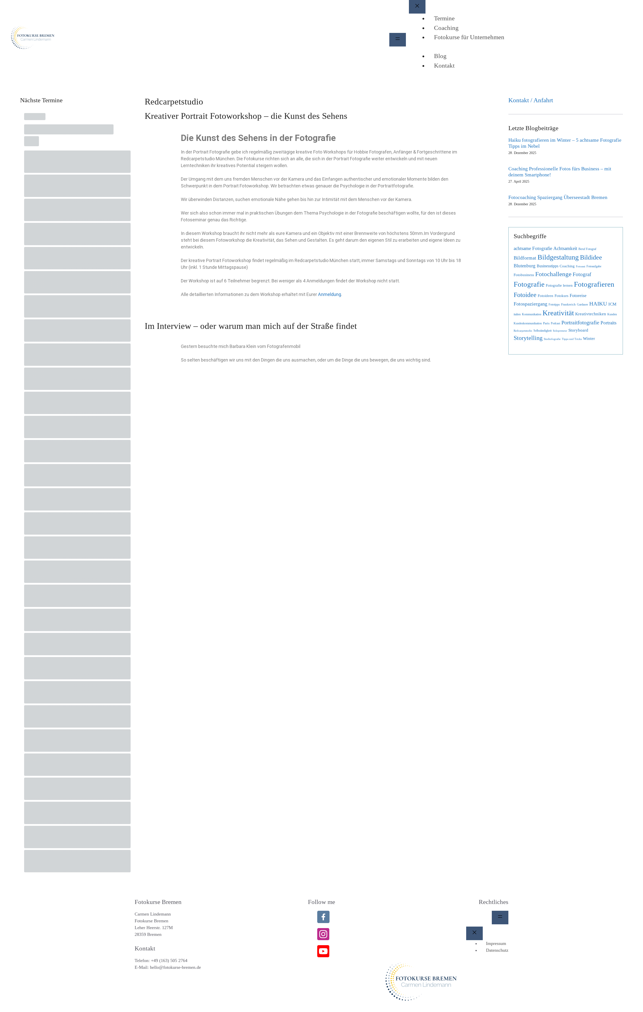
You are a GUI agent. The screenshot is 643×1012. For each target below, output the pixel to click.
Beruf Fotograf (587, 249)
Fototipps (554, 304)
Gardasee (582, 304)
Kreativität (558, 313)
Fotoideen (545, 296)
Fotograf (582, 274)
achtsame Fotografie (533, 248)
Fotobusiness (524, 275)
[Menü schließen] (417, 7)
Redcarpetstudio (523, 330)
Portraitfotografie (580, 323)
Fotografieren (594, 284)
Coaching (567, 266)
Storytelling (528, 338)
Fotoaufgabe (593, 266)
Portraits (608, 322)
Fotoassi (580, 266)
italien (517, 314)
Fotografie (529, 284)
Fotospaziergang (530, 304)
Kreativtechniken (590, 314)
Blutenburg (524, 265)
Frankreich (568, 304)
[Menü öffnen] (397, 39)
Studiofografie (552, 339)
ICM (612, 304)
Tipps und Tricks (572, 339)
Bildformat (525, 258)
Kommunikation (531, 314)
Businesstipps (547, 266)
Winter (589, 338)
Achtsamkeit (565, 248)
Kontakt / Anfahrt (530, 100)
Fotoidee (525, 294)
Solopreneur (560, 330)
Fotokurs (561, 296)
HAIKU (598, 304)
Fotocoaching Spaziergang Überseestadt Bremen (557, 197)
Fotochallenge (553, 274)
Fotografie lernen (559, 285)
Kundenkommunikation (528, 323)
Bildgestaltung (558, 257)
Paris (546, 323)
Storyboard (578, 330)
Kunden (612, 314)
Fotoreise (578, 295)
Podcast (555, 323)
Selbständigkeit (542, 330)
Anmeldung (329, 294)
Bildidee (591, 257)
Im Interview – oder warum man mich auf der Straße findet (251, 326)
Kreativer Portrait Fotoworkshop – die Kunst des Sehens (246, 116)
